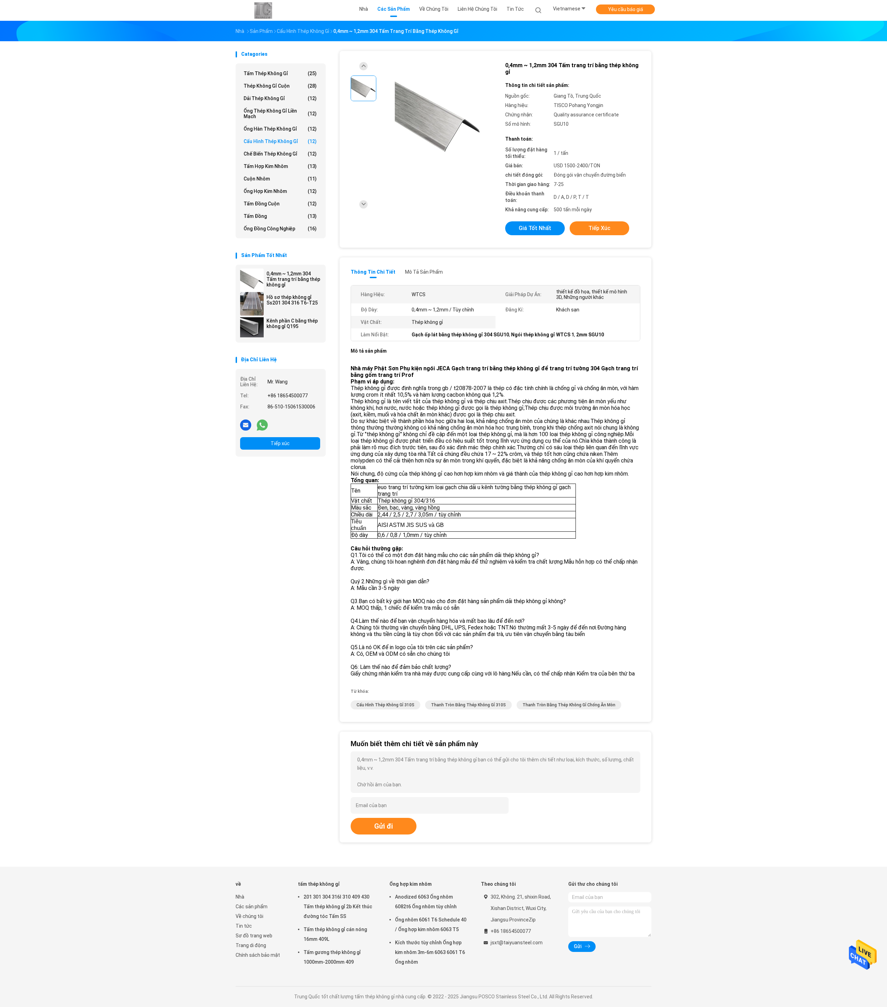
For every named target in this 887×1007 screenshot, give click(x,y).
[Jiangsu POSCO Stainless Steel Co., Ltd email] (245, 424)
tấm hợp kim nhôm (280, 166)
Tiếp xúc (280, 443)
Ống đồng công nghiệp (280, 228)
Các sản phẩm (251, 906)
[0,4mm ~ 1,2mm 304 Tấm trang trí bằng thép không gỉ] (252, 280)
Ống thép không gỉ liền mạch (280, 113)
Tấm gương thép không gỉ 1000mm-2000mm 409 (332, 957)
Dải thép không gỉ (280, 98)
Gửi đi (383, 826)
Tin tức (244, 926)
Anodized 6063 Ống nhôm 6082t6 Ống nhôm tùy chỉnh (426, 901)
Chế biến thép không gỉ (280, 154)
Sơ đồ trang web (254, 935)
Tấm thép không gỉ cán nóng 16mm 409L (335, 934)
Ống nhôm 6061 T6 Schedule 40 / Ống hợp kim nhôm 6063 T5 (430, 924)
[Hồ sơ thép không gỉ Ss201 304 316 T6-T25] (252, 304)
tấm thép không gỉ (280, 73)
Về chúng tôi (249, 916)
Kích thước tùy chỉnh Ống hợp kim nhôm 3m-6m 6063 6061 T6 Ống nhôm (430, 952)
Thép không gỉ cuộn (280, 86)
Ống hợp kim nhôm (280, 191)
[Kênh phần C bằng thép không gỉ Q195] (252, 327)
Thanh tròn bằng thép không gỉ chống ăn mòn (568, 705)
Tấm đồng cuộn (280, 203)
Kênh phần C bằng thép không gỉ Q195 (292, 323)
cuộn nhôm (280, 179)
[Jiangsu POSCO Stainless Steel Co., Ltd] (262, 10)
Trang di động (251, 945)
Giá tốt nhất (535, 228)
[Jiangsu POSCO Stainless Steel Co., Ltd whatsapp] (262, 424)
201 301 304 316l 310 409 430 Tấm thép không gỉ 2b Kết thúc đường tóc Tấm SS (338, 906)
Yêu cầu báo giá (625, 9)
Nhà (240, 897)
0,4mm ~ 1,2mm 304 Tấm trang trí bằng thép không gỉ (293, 279)
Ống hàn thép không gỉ (280, 129)
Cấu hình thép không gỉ (280, 141)
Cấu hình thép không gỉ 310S (385, 705)
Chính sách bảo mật (258, 955)
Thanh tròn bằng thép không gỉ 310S (468, 705)
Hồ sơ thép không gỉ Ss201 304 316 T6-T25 (292, 300)
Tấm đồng (280, 216)
